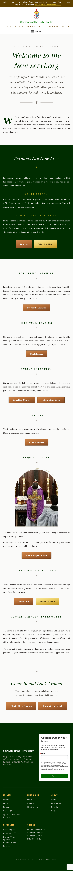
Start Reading (36, 353)
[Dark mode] (68, 26)
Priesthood (56, 803)
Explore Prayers (36, 442)
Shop (29, 799)
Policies (6, 846)
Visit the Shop (45, 244)
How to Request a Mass (36, 555)
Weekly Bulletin (47, 601)
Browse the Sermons (36, 307)
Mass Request (9, 829)
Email (43, 753)
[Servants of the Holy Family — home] (36, 22)
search (42, 634)
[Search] (15, 26)
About (22, 26)
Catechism (8, 811)
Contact (31, 26)
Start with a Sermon (21, 706)
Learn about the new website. (48, 4)
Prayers (6, 807)
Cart (63, 26)
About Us (55, 799)
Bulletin (41, 26)
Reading (6, 803)
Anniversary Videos (11, 833)
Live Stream (32, 807)
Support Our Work (52, 706)
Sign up (54, 776)
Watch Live (23, 601)
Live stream (53, 26)
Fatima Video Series (51, 399)
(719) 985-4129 (34, 839)
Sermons (7, 799)
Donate (24, 244)
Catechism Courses (21, 399)
